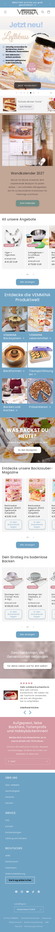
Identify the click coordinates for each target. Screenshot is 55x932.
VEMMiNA (14, 918)
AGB (46, 922)
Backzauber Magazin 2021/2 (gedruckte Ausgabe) (36, 509)
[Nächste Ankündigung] (50, 4)
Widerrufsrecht (15, 922)
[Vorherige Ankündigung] (5, 4)
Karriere (9, 803)
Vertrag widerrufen (20, 880)
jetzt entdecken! (27, 85)
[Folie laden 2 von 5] (24, 92)
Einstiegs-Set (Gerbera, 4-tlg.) (35, 596)
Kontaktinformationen (30, 918)
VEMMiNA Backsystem (12, 336)
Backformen (12, 371)
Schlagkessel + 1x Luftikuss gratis (36, 255)
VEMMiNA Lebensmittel (38, 336)
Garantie (9, 797)
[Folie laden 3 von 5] (27, 92)
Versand (18, 926)
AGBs (7, 855)
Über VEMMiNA (12, 785)
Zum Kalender (27, 203)
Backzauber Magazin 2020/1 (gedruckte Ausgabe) (13, 509)
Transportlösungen (41, 372)
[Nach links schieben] (22, 275)
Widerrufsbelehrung (15, 873)
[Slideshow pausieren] (52, 93)
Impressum (11, 867)
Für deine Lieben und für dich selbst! (27, 665)
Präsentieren (38, 407)
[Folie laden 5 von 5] (34, 92)
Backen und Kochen (12, 408)
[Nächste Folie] (38, 93)
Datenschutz (11, 861)
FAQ (7, 820)
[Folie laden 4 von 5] (30, 92)
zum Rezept (44, 106)
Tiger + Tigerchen (10, 253)
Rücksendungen (13, 832)
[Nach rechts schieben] (33, 275)
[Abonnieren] (47, 761)
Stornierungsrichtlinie (33, 926)
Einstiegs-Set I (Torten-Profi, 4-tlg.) (12, 596)
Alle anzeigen (27, 281)
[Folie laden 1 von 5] (21, 92)
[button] (5, 12)
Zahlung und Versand (16, 838)
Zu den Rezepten (27, 449)
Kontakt (9, 826)
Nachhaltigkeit (12, 791)
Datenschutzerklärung (33, 922)
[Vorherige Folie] (16, 93)
